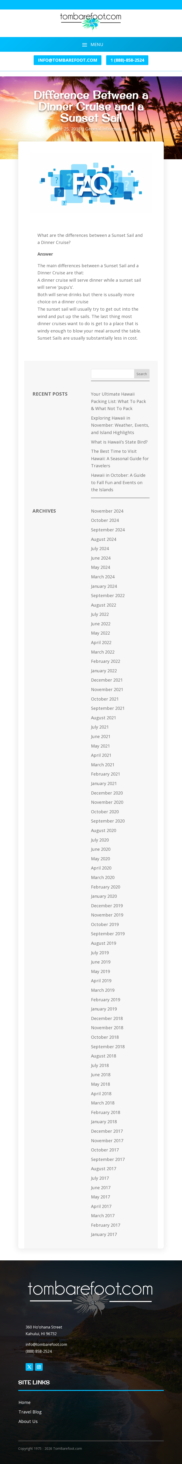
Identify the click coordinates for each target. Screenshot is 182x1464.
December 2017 (107, 1131)
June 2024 (100, 558)
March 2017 (102, 1215)
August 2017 (103, 1168)
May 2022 (100, 633)
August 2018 (103, 1056)
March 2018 (102, 1103)
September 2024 (108, 530)
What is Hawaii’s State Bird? (119, 442)
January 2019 (104, 1009)
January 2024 (104, 586)
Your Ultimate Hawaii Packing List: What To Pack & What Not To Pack (118, 401)
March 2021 (102, 764)
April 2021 (101, 755)
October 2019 (105, 924)
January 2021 (104, 783)
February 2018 (105, 1112)
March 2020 (102, 877)
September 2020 (108, 821)
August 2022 (103, 605)
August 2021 (103, 717)
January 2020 (104, 896)
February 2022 (105, 661)
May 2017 (100, 1197)
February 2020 (105, 887)
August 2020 (103, 830)
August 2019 (103, 943)
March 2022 (102, 652)
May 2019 (100, 971)
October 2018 (105, 1037)
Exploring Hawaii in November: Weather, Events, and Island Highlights (120, 425)
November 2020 (107, 802)
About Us (28, 1421)
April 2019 (101, 980)
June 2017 (100, 1187)
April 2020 (101, 868)
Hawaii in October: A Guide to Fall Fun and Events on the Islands (118, 482)
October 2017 (105, 1150)
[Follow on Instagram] (39, 1367)
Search (141, 374)
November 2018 (107, 1027)
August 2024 (103, 539)
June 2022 (100, 624)
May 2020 (100, 858)
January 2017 (104, 1234)
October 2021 (105, 699)
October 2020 (105, 811)
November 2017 (107, 1140)
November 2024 (107, 511)
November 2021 (107, 689)
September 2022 (108, 595)
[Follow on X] (29, 1367)
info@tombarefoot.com (67, 60)
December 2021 (107, 680)
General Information (106, 129)
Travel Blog (30, 1412)
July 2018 (100, 1065)
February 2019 (105, 999)
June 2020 (100, 849)
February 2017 (105, 1225)
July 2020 (100, 840)
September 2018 (108, 1046)
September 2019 (108, 933)
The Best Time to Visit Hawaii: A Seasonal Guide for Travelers (120, 458)
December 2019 (107, 905)
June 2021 (100, 736)
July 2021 (100, 727)
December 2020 (107, 793)
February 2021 (105, 774)
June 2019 (100, 962)
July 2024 (100, 548)
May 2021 (100, 746)
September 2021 (108, 708)
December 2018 (107, 1018)
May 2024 (100, 567)
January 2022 (104, 671)
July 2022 (100, 614)
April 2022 (101, 642)
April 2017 (101, 1206)
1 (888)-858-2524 (127, 60)
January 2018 (104, 1121)
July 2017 (100, 1178)
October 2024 (105, 520)
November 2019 (107, 915)
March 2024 (102, 577)
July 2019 (100, 952)
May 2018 (100, 1084)
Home (24, 1402)
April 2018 (101, 1093)
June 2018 (100, 1074)
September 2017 (108, 1159)
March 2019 (102, 990)
